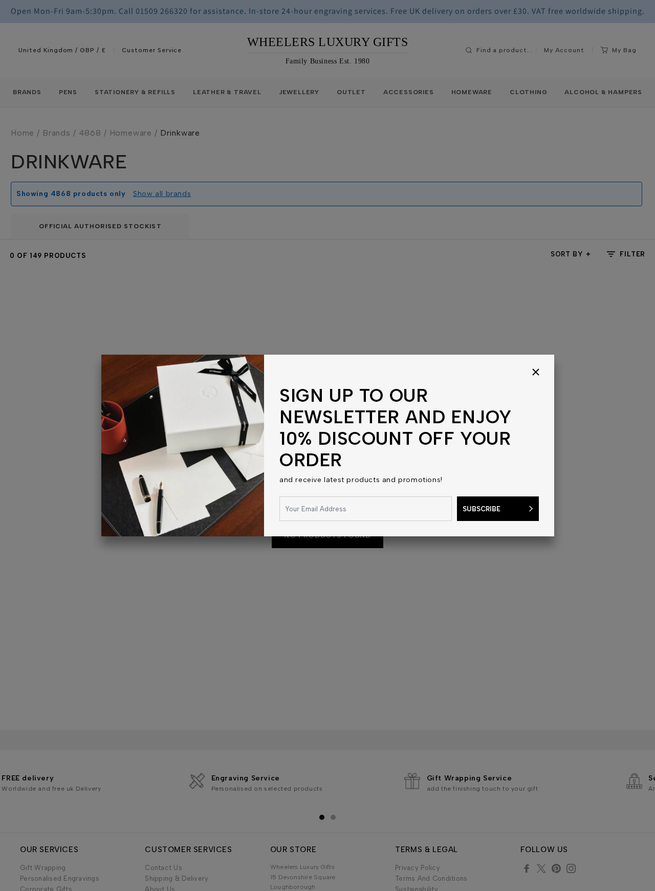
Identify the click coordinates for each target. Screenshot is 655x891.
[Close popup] (536, 373)
